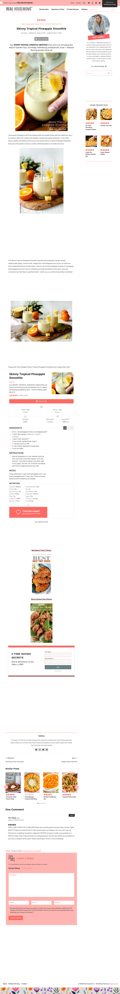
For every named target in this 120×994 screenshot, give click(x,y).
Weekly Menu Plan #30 (69, 760)
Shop (84, 3)
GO (58, 667)
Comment (13, 875)
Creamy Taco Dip (105, 125)
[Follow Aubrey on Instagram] (39, 749)
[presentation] (13, 782)
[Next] (77, 787)
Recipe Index (44, 9)
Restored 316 (114, 984)
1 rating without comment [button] (31, 851)
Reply (71, 815)
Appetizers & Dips (57, 9)
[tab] (39, 803)
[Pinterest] (96, 2)
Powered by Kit (58, 670)
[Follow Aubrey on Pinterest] (46, 749)
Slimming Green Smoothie (14, 760)
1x (65, 428)
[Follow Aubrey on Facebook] (36, 749)
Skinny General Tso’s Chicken (41, 599)
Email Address (49, 658)
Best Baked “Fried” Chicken (41, 550)
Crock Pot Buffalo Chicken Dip (91, 154)
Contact (78, 3)
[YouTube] (99, 2)
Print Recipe (42, 401)
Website (58, 903)
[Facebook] (88, 2)
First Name (48, 652)
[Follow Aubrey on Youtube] (43, 749)
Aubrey (25, 33)
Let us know (26, 513)
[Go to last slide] (6, 787)
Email (34, 903)
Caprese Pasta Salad (69, 797)
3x (72, 428)
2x (68, 428)
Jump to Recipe (42, 39)
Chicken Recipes (73, 9)
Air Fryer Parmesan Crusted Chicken (91, 127)
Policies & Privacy (14, 984)
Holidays (84, 9)
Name (12, 903)
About (72, 3)
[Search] (108, 73)
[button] (38, 20)
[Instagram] (92, 2)
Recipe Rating (14, 868)
